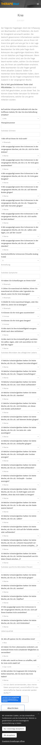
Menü (38, 4)
